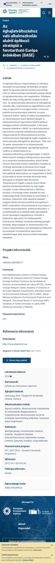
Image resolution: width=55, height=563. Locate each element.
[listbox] (12, 4)
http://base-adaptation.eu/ (15, 344)
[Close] (51, 545)
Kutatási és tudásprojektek (30, 65)
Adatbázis (13, 65)
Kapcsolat (24, 528)
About (21, 524)
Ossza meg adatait (18, 360)
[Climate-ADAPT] (20, 11)
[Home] (4, 65)
